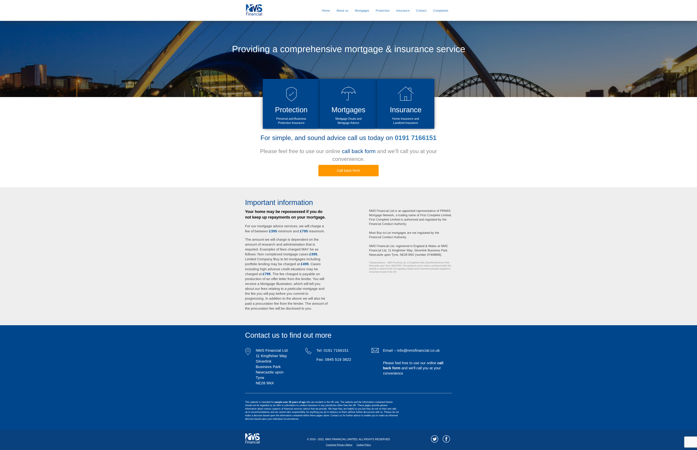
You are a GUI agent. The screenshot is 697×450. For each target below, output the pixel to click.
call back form (359, 151)
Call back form (348, 170)
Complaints (440, 10)
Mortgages (362, 10)
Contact (421, 10)
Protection (383, 10)
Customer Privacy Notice (339, 444)
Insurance (402, 10)
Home (326, 10)
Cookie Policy (363, 444)
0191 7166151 (416, 137)
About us (342, 10)
